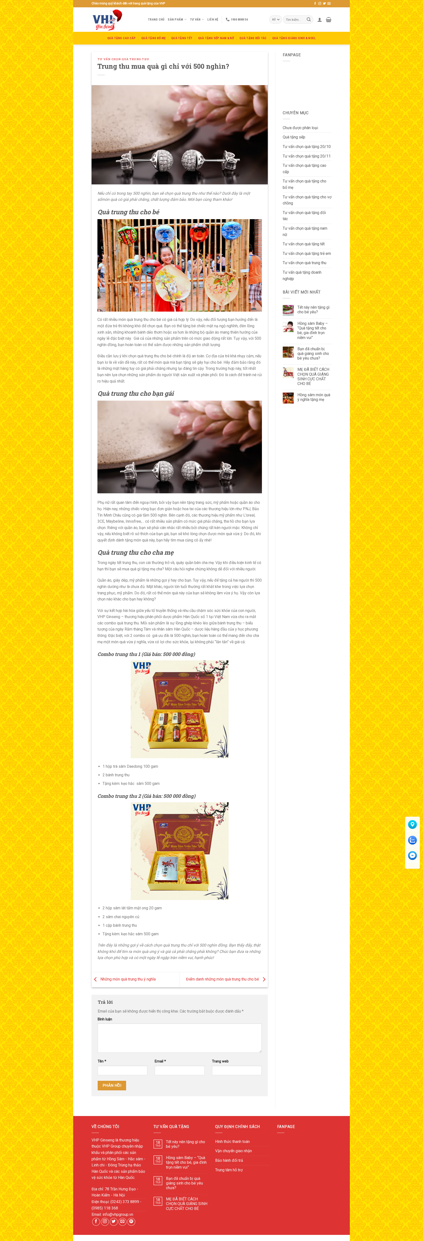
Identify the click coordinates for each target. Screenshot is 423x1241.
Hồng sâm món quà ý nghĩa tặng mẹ (313, 397)
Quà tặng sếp (294, 137)
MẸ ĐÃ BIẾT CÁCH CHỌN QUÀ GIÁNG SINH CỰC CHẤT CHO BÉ (313, 376)
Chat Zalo (412, 846)
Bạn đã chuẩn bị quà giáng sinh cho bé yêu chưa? (313, 354)
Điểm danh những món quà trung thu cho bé (223, 979)
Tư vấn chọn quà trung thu (123, 59)
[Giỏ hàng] (328, 19)
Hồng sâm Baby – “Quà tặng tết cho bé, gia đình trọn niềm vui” (312, 330)
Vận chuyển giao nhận (233, 1151)
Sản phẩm (175, 19)
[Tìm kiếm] (309, 19)
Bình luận (105, 1019)
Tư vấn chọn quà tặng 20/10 (307, 146)
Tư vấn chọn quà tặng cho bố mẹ (304, 184)
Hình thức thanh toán (232, 1141)
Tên (102, 1061)
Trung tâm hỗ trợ (229, 1170)
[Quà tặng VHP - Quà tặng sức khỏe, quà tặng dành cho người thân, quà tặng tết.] (116, 19)
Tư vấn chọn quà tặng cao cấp (304, 168)
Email (160, 1061)
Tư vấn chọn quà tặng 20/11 (307, 156)
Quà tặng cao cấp (121, 38)
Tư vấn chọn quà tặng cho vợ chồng (307, 200)
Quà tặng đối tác (253, 38)
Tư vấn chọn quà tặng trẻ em (307, 253)
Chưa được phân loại (300, 127)
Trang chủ (156, 19)
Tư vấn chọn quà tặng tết (304, 244)
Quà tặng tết (181, 38)
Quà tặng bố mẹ (153, 38)
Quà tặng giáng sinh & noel (294, 38)
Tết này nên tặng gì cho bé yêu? (313, 309)
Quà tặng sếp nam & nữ (216, 38)
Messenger (412, 861)
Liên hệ (212, 19)
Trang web (220, 1061)
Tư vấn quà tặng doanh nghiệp (302, 275)
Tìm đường (413, 830)
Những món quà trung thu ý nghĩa (127, 979)
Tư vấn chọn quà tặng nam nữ (305, 231)
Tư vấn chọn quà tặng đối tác (304, 215)
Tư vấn (195, 19)
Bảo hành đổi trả (229, 1160)
